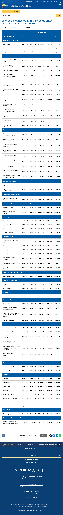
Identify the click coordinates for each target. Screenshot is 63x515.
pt (56, 1)
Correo (48, 1)
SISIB (18, 510)
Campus (13, 504)
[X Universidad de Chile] (34, 470)
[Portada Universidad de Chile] (17, 4)
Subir (3, 435)
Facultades (28, 1)
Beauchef (24, 504)
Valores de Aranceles (9, 16)
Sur (45, 504)
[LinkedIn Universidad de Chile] (47, 470)
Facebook (53, 435)
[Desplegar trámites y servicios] (59, 444)
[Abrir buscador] (59, 1)
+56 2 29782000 (20, 506)
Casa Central (45, 502)
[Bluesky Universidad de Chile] (29, 470)
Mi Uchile (43, 1)
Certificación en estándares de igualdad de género (31, 487)
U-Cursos (37, 1)
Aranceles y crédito (11, 11)
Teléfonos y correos (29, 506)
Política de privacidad (41, 510)
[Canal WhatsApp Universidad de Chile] (16, 470)
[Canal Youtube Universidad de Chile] (25, 470)
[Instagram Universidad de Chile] (20, 470)
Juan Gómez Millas (39, 504)
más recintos (49, 504)
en (51, 1)
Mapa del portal (38, 506)
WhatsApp (60, 435)
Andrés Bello (18, 504)
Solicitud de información (31, 497)
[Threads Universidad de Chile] (38, 470)
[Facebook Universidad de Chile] (43, 470)
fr (54, 1)
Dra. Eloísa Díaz (30, 504)
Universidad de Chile (25, 510)
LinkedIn (57, 435)
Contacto (44, 506)
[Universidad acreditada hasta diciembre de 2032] (31, 480)
